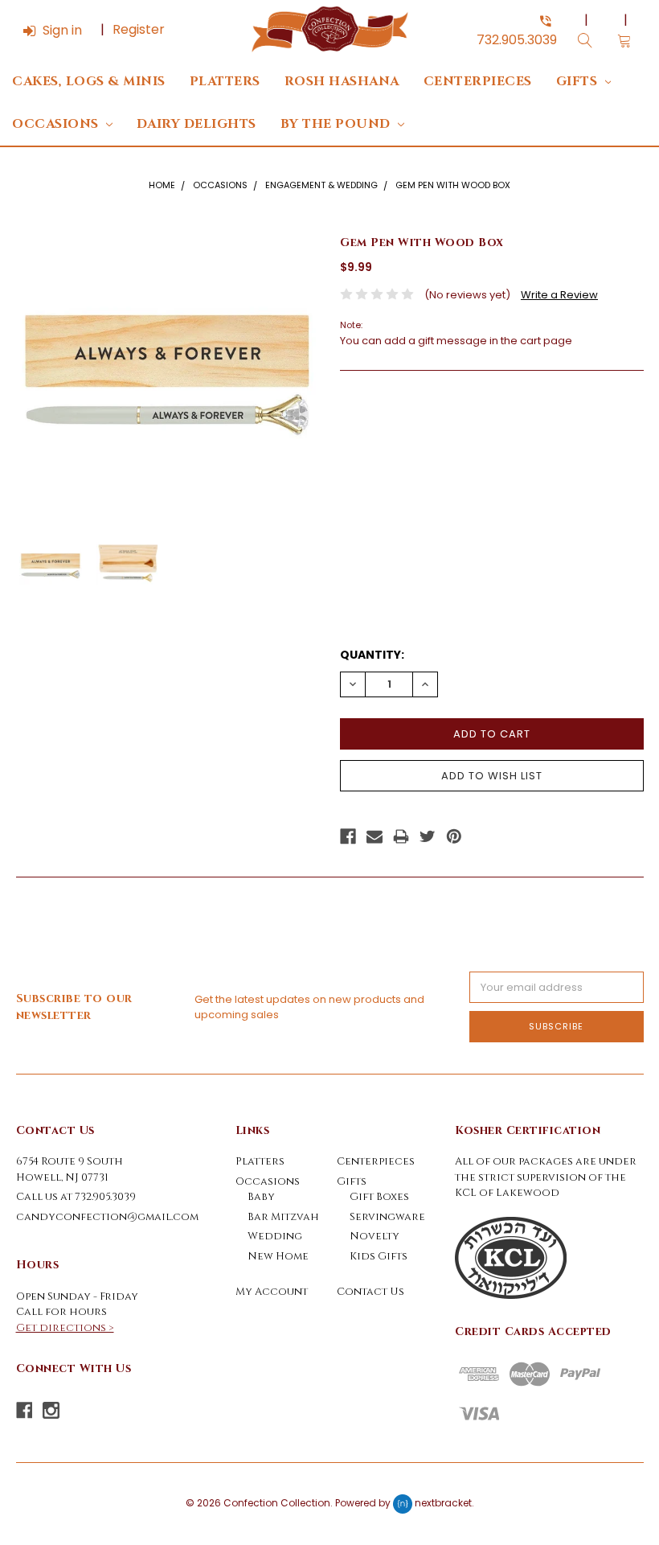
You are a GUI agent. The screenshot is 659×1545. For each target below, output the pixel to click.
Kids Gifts (378, 1256)
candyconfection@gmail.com (107, 1217)
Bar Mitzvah (283, 1217)
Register (139, 29)
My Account (271, 1291)
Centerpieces (478, 81)
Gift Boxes (379, 1197)
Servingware (387, 1217)
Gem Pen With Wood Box (452, 185)
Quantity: (372, 655)
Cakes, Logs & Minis (89, 81)
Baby (261, 1197)
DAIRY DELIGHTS (196, 124)
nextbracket (443, 1503)
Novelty (374, 1236)
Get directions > (65, 1328)
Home (162, 185)
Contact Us (370, 1291)
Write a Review (559, 294)
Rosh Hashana (341, 81)
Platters (225, 81)
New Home (278, 1256)
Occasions (57, 124)
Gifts (578, 81)
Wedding (275, 1236)
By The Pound (337, 124)
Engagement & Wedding (321, 185)
